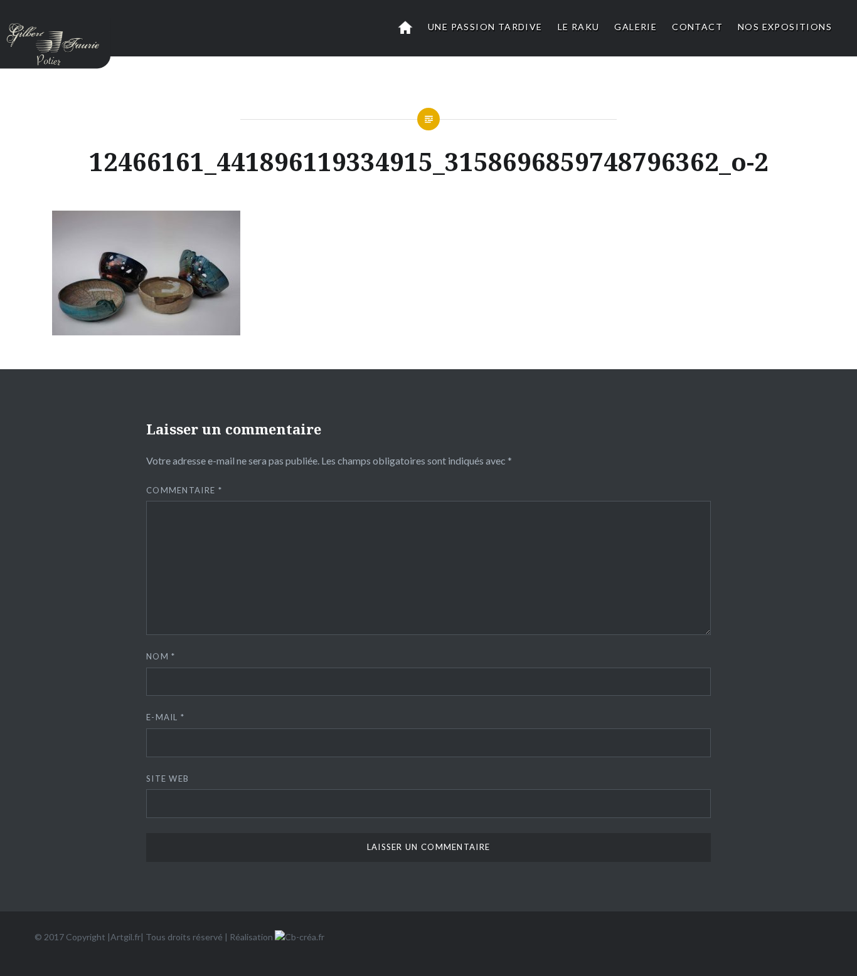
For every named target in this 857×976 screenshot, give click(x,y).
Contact (697, 26)
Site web (167, 779)
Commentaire (184, 490)
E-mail (165, 717)
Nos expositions (785, 26)
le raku (579, 26)
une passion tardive (485, 26)
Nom (161, 656)
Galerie (635, 26)
